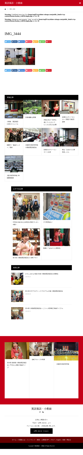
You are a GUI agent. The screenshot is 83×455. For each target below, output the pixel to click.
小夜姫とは (21, 440)
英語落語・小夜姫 (13, 3)
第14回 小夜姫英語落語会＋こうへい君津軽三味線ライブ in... (44, 308)
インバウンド (31, 440)
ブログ (52, 440)
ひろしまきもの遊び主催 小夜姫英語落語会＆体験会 (41, 274)
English (58, 440)
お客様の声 (45, 440)
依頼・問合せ (66, 440)
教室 (38, 440)
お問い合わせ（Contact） (41, 431)
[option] (17, 370)
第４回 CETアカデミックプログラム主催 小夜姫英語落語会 (44, 291)
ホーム (14, 440)
